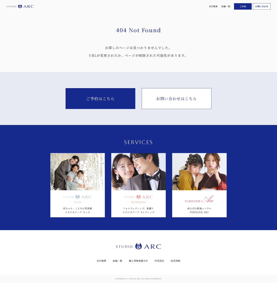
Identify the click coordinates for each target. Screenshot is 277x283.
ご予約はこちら (100, 98)
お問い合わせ (261, 6)
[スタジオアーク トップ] (20, 6)
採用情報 (175, 261)
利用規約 (159, 261)
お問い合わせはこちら (176, 98)
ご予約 (243, 6)
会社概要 (213, 6)
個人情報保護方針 (138, 261)
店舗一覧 (225, 6)
